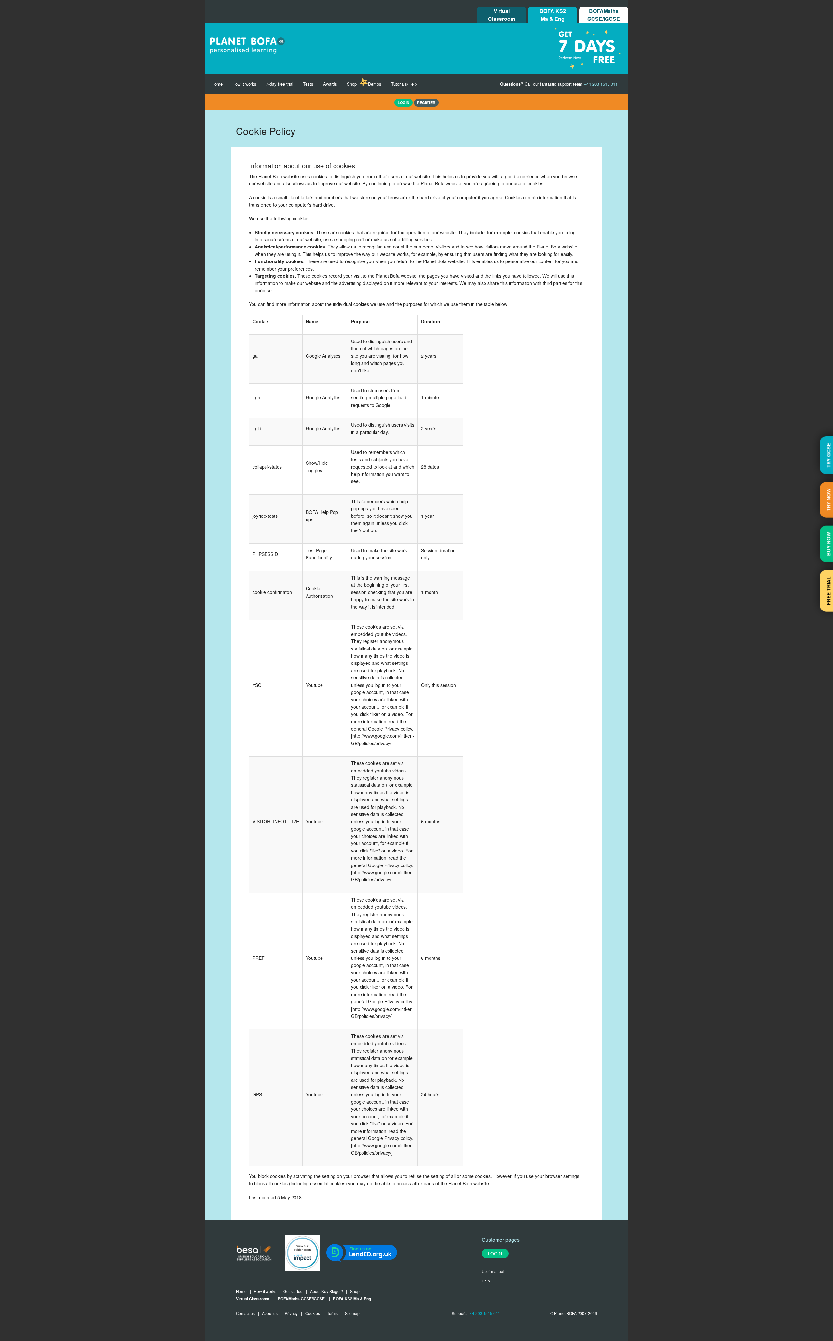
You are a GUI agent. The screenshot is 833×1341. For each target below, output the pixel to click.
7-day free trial (279, 84)
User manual (493, 1271)
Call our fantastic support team (559, 84)
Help (486, 1280)
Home (217, 84)
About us (270, 1313)
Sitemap (352, 1313)
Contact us (245, 1313)
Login (495, 1253)
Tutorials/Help (404, 84)
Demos (374, 84)
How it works (244, 84)
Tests (308, 84)
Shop (352, 84)
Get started (293, 1291)
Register (426, 102)
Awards (330, 84)
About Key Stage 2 (326, 1291)
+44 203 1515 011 (484, 1313)
